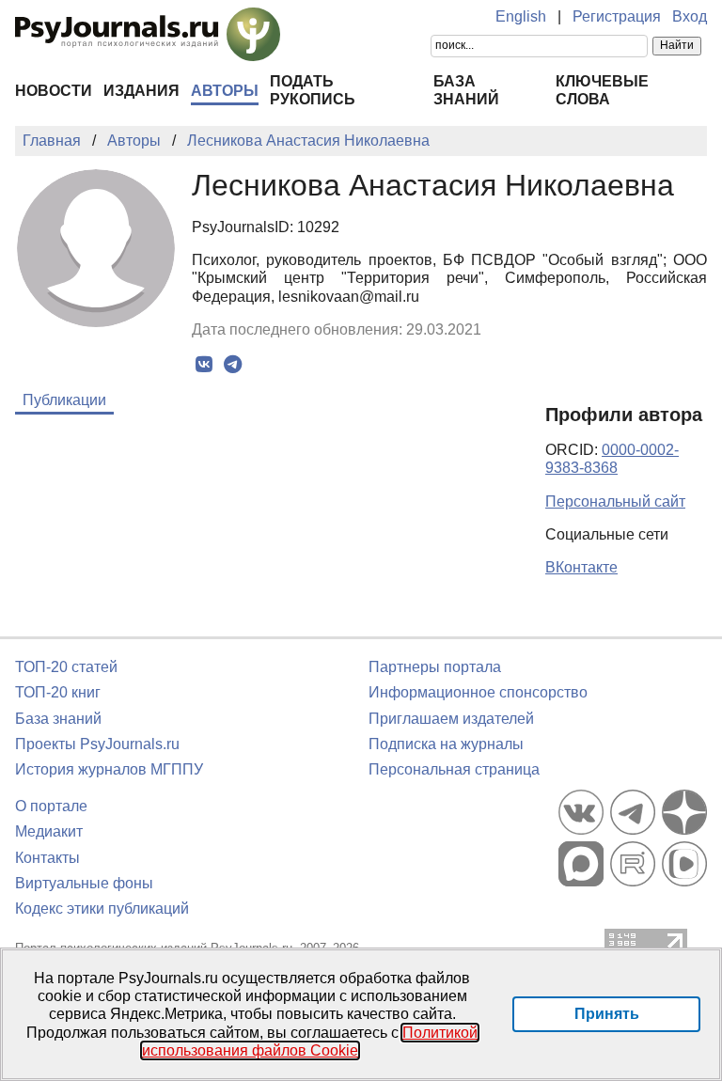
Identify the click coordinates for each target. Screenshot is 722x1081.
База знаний (58, 719)
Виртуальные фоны (84, 883)
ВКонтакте (581, 567)
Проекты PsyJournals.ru (97, 744)
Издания (141, 91)
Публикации (64, 400)
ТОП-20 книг (58, 692)
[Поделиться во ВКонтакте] (203, 364)
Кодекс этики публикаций (102, 908)
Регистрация (617, 16)
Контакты (47, 858)
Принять (606, 1014)
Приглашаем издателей (451, 719)
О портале (51, 806)
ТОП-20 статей (66, 667)
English (520, 16)
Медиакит (49, 831)
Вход (689, 16)
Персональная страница (454, 769)
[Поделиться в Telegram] (232, 364)
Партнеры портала (435, 667)
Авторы (225, 91)
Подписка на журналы (446, 744)
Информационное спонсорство (478, 692)
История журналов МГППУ (109, 769)
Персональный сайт (615, 501)
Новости (53, 91)
